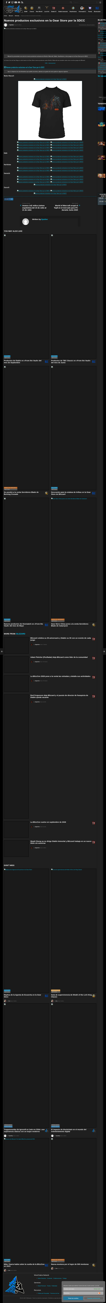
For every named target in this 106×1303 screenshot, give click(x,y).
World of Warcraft (11, 487)
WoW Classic (56, 990)
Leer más (97, 1285)
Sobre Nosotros (42, 1278)
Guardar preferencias (93, 1298)
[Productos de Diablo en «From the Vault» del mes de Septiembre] (26, 296)
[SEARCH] (71, 2)
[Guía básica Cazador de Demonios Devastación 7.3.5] (101, 176)
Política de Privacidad (43, 1293)
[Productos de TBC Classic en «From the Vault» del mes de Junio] (73, 296)
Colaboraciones (57, 1278)
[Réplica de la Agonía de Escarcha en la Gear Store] (26, 931)
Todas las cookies (73, 1298)
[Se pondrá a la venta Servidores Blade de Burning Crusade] (26, 428)
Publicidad (54, 1285)
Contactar (49, 1278)
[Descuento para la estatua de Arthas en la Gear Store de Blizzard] (73, 428)
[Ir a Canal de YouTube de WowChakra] (16, 2)
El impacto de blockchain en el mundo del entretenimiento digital (68, 1130)
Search (96, 2)
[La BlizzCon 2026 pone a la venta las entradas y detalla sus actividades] (16, 683)
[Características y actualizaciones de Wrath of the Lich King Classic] (101, 157)
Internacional (52, 63)
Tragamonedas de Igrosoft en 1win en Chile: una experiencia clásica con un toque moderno (24, 1130)
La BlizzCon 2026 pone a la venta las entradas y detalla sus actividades (60, 676)
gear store (9, 199)
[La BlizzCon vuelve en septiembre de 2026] (16, 829)
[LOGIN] (100, 2)
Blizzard (7, 356)
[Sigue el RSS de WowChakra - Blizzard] (23, 2)
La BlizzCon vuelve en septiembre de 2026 (48, 822)
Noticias (7, 357)
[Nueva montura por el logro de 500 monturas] (73, 1200)
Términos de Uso (54, 1293)
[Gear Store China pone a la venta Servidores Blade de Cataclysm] (73, 560)
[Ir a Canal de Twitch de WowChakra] (13, 2)
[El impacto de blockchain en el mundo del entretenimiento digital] (73, 1065)
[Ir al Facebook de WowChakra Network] (7, 2)
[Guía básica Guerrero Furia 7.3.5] (101, 144)
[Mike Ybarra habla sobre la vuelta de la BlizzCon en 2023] (26, 1200)
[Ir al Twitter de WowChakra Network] (10, 2)
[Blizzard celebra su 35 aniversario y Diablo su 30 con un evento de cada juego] (16, 645)
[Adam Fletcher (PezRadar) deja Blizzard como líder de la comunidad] (16, 664)
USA (46, 63)
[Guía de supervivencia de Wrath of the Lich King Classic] (73, 931)
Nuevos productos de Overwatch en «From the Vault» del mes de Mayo (23, 625)
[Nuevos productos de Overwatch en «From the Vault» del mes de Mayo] (26, 560)
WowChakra (8, 1125)
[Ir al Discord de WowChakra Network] (19, 2)
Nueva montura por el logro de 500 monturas (70, 1264)
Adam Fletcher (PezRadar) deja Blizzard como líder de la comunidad (59, 657)
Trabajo (65, 1278)
